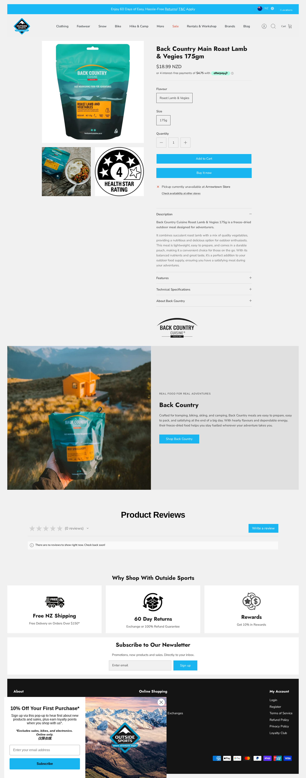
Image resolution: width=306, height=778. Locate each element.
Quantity (162, 134)
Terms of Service (281, 713)
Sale (175, 26)
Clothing (62, 26)
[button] (87, 528)
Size (159, 111)
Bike (118, 26)
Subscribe (45, 763)
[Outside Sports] (22, 26)
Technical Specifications (173, 289)
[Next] (216, 9)
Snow (102, 26)
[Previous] (89, 9)
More (160, 26)
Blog (246, 26)
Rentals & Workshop (201, 26)
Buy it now (204, 173)
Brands (230, 26)
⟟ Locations (286, 10)
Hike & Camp (138, 26)
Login (273, 700)
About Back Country (170, 301)
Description (164, 214)
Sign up (185, 665)
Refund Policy (279, 720)
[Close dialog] (161, 702)
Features (162, 278)
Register (275, 707)
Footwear (83, 26)
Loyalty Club (278, 733)
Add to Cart (204, 159)
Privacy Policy (279, 726)
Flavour (161, 89)
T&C (182, 9)
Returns (171, 9)
